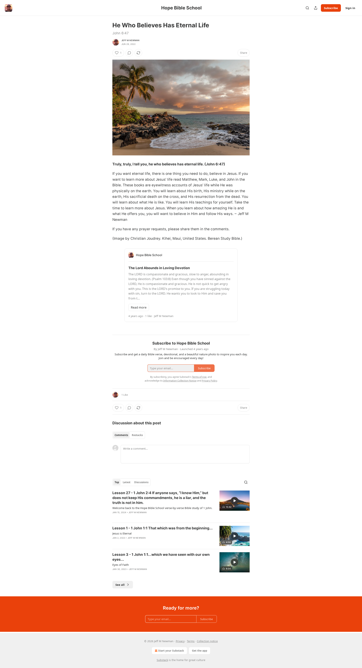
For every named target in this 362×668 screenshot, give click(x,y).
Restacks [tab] (137, 435)
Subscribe (331, 8)
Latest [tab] (126, 482)
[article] (181, 505)
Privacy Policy (209, 380)
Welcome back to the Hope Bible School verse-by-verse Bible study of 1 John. (162, 508)
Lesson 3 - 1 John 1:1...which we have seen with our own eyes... (161, 557)
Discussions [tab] (141, 482)
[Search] (307, 8)
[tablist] (128, 435)
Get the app (199, 650)
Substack (162, 660)
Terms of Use (199, 377)
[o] (234, 500)
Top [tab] (117, 482)
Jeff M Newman (130, 40)
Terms (191, 641)
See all (120, 585)
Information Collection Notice (179, 380)
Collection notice (207, 641)
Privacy (180, 641)
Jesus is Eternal (122, 533)
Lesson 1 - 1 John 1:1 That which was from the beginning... (162, 528)
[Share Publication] (315, 8)
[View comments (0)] (129, 53)
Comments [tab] (121, 435)
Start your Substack (171, 650)
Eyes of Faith (120, 565)
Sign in (350, 8)
